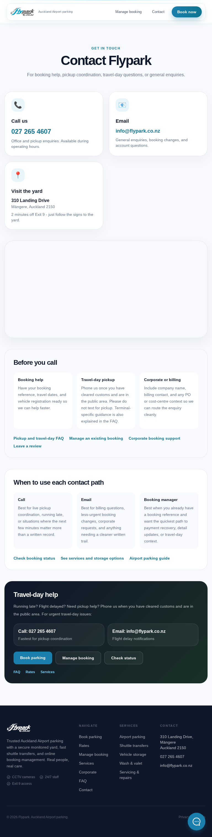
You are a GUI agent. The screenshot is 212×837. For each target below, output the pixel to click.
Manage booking (128, 12)
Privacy (184, 817)
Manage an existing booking (96, 438)
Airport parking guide (149, 558)
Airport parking (132, 736)
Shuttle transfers (134, 745)
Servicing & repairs (129, 775)
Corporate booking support (154, 438)
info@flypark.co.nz (176, 765)
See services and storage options (92, 558)
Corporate (88, 772)
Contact (158, 12)
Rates (30, 672)
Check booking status (34, 558)
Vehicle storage (133, 754)
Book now (186, 12)
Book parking (33, 657)
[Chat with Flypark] (196, 821)
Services (48, 672)
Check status (123, 658)
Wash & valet (131, 763)
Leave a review (27, 446)
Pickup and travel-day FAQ (39, 438)
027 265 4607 (172, 756)
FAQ (17, 672)
